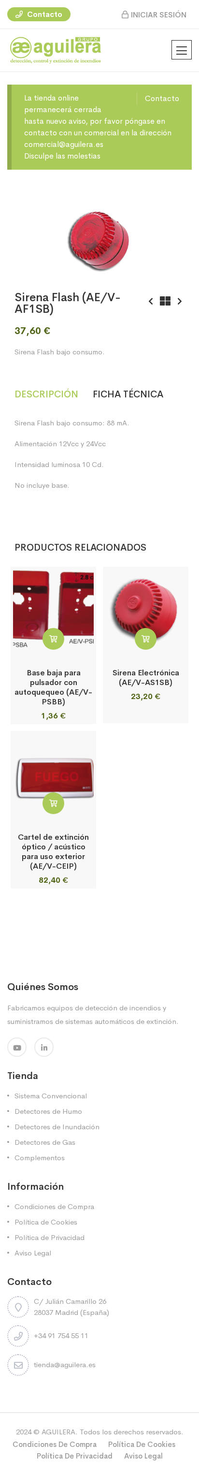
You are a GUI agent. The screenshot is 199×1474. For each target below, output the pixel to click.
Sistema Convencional (50, 1095)
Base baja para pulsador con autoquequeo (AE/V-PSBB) (53, 687)
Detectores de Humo (48, 1111)
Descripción (46, 394)
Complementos (39, 1157)
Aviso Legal (32, 1252)
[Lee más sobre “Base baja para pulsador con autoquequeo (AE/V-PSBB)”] (53, 639)
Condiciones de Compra (54, 1206)
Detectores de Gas (44, 1142)
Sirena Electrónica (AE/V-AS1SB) (146, 677)
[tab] (53, 395)
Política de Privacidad (49, 1237)
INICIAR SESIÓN (158, 14)
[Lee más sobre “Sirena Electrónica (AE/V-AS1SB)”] (145, 639)
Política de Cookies (45, 1221)
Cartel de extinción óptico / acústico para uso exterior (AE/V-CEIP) (53, 851)
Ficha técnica (128, 394)
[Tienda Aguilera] (55, 49)
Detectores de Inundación (57, 1126)
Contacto (43, 14)
